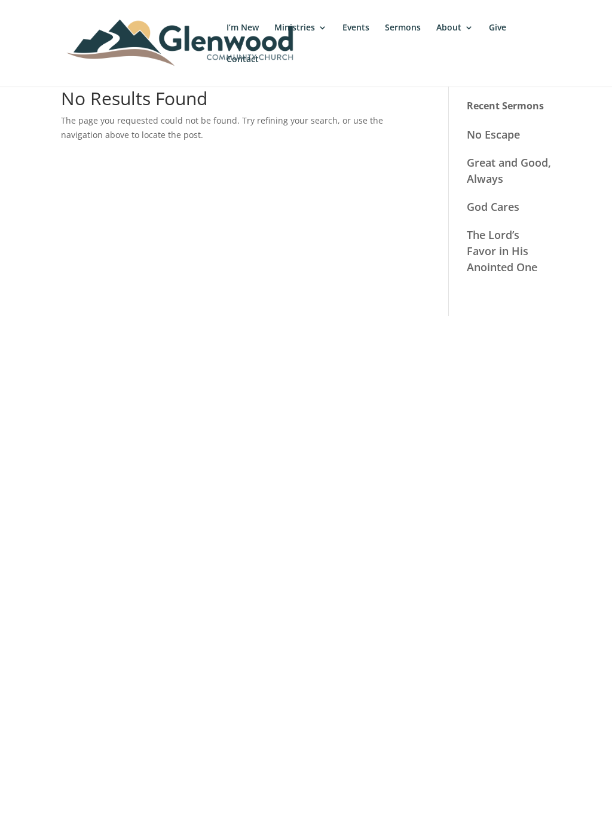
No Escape (493, 134)
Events (355, 28)
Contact (243, 60)
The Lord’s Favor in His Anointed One (502, 251)
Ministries (294, 28)
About (448, 28)
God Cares (493, 207)
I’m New (243, 28)
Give (497, 28)
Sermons (403, 28)
